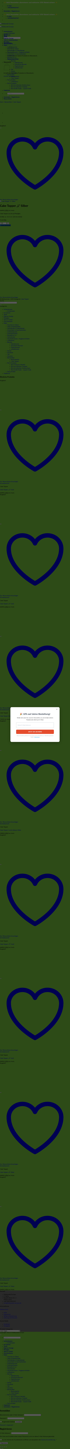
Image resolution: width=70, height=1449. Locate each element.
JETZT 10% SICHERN (35, 732)
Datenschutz (37, 737)
